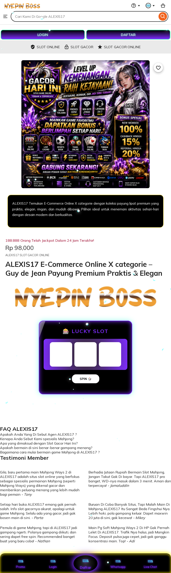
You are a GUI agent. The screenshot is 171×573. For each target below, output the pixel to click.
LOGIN (42, 34)
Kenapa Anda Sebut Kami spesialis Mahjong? (37, 439)
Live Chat (150, 567)
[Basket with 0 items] (163, 5)
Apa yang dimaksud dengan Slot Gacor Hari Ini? (39, 443)
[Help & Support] (135, 5)
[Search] (162, 16)
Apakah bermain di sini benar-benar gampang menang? (46, 447)
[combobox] (84, 16)
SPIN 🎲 (86, 379)
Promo (20, 567)
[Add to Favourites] (158, 67)
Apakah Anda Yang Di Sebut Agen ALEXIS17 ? (38, 434)
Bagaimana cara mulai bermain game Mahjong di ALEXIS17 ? (50, 452)
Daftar (85, 567)
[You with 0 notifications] (150, 5)
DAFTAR (128, 34)
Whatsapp (118, 567)
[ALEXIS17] (22, 9)
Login (53, 567)
